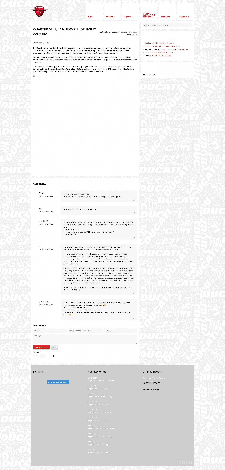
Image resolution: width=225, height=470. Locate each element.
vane (41, 208)
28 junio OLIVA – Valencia (97, 420)
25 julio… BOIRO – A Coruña (163, 43)
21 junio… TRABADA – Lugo (98, 444)
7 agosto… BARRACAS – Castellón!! (101, 381)
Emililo (147, 43)
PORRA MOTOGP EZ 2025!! (162, 52)
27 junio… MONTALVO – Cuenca (100, 436)
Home (108, 32)
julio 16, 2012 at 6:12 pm (46, 249)
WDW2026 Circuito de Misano (99, 412)
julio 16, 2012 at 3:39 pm (46, 224)
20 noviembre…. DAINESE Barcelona (166, 46)
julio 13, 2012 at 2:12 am (46, 196)
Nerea (147, 46)
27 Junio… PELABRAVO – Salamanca (101, 428)
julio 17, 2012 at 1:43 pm (46, 304)
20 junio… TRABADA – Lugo (98, 452)
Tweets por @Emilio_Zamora (154, 378)
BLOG (113, 32)
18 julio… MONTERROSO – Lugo (100, 396)
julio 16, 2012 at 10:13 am (46, 211)
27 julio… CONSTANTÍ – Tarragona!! (174, 49)
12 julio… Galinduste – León (98, 404)
